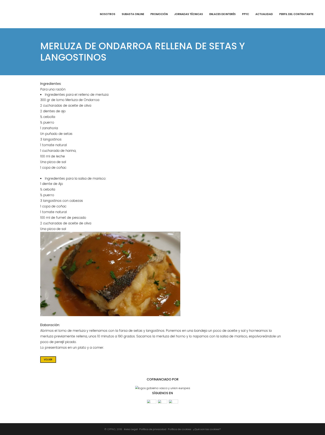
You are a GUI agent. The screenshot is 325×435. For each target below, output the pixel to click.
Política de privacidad (153, 429)
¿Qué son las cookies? (207, 429)
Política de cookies (180, 429)
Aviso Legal (131, 429)
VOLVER (48, 359)
